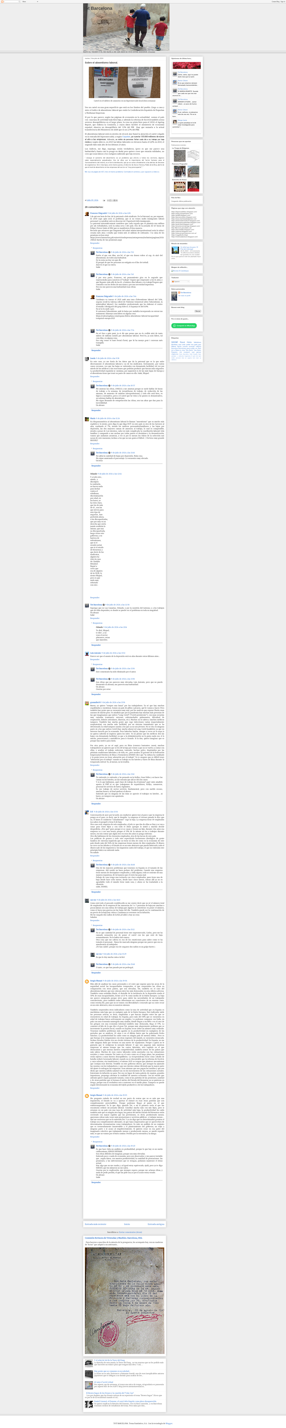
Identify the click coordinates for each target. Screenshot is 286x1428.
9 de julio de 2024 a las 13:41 (122, 774)
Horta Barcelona (184, 356)
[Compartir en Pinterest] (117, 200)
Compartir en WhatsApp (186, 328)
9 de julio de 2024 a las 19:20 (123, 1146)
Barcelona (174, 350)
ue (200, 360)
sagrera (189, 360)
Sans (199, 356)
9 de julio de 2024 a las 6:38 (119, 213)
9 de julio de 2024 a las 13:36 (123, 668)
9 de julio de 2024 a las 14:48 (123, 865)
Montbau (174, 346)
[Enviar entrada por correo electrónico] (103, 200)
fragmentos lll (188, 358)
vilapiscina (174, 356)
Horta (189, 344)
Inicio (127, 1224)
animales (173, 358)
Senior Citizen (183, 80)
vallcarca (173, 361)
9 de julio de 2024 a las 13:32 (113, 653)
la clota (182, 352)
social (174, 344)
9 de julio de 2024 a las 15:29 (114, 954)
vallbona (198, 348)
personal (178, 360)
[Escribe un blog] (110, 200)
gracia (189, 350)
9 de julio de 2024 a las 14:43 (108, 900)
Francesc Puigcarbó (98, 213)
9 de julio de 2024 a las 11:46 (123, 453)
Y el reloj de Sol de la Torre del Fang (109, 1360)
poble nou (190, 346)
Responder (94, 243)
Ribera (173, 348)
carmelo (185, 348)
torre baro (196, 360)
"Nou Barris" (189, 352)
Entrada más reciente (95, 1224)
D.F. (91, 812)
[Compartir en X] (112, 200)
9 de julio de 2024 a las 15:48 (123, 964)
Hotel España (193, 356)
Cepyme (126, 136)
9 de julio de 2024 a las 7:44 (124, 296)
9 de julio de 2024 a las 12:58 (117, 605)
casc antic (182, 346)
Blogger (169, 1423)
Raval (182, 344)
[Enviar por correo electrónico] (108, 200)
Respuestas (97, 248)
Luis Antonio (95, 653)
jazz (199, 346)
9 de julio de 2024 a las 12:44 (110, 474)
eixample (192, 348)
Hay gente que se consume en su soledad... (112, 1371)
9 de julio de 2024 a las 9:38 (107, 358)
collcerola (181, 358)
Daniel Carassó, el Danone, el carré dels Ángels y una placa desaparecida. (125, 1401)
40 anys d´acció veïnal (103, 1382)
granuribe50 (95, 702)
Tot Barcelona (97, 8)
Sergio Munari (96, 981)
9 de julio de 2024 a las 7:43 (122, 274)
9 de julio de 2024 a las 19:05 (115, 1095)
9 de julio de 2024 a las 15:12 (123, 929)
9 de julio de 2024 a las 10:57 (123, 386)
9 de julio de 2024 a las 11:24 (108, 418)
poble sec (194, 350)
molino (173, 360)
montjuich (187, 354)
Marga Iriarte (182, 120)
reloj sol (184, 360)
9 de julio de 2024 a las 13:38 (123, 679)
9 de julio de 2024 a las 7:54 (122, 330)
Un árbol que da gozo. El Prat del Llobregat (189, 250)
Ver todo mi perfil (184, 297)
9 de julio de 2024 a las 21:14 (115, 627)
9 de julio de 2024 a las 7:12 (122, 252)
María (92, 418)
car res (93, 900)
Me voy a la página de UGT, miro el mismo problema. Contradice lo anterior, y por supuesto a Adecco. (122, 172)
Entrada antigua (156, 1224)
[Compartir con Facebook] (114, 200)
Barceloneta (182, 350)
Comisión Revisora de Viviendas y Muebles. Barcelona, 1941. (114, 1238)
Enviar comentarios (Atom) (130, 1232)
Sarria (179, 348)
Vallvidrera (197, 344)
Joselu (92, 358)
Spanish (177, 283)
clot (180, 354)
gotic (196, 346)
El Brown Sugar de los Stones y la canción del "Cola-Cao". (110, 1393)
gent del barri (197, 358)
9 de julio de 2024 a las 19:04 (115, 981)
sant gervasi (196, 354)
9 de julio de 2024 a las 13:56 (106, 812)
